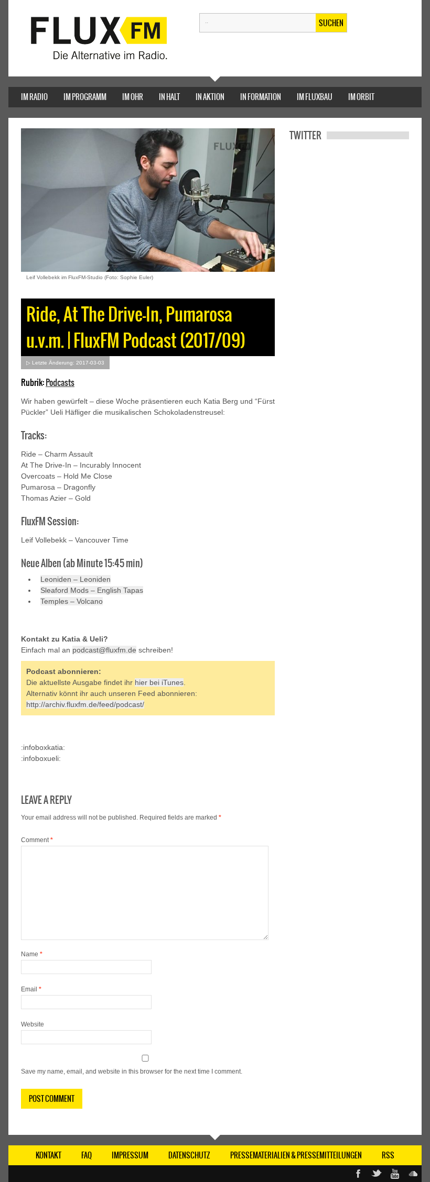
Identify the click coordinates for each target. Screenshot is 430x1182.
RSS (388, 1155)
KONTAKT (48, 1155)
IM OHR (132, 97)
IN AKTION (210, 97)
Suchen (331, 23)
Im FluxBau (314, 97)
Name (31, 954)
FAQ (86, 1155)
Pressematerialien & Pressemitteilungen (296, 1155)
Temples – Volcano (71, 601)
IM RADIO (34, 97)
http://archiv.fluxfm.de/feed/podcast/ (85, 704)
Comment (37, 840)
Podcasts (60, 382)
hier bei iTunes (159, 682)
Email (31, 989)
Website (32, 1024)
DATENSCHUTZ (189, 1155)
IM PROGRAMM (84, 97)
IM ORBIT (361, 97)
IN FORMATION (260, 97)
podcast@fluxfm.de (104, 650)
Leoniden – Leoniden (75, 579)
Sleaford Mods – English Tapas (91, 590)
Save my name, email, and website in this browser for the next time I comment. (131, 1071)
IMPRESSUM (130, 1155)
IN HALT (169, 97)
